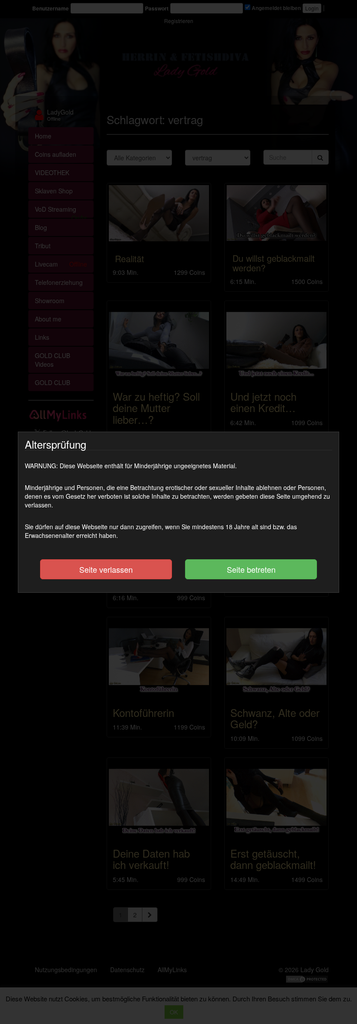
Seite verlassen (106, 569)
